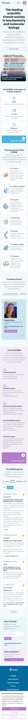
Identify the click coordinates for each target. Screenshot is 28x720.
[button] (22, 335)
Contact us (14, 659)
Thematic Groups (13, 683)
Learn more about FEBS (9, 414)
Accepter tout (14, 708)
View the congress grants (10, 378)
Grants (25, 481)
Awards (7, 481)
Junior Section (13, 679)
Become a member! (18, 461)
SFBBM (13, 676)
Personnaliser (14, 712)
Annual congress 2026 (9, 430)
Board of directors (12, 481)
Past (4, 487)
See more (5, 447)
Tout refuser (14, 716)
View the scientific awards (10, 396)
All (3, 481)
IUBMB (21, 414)
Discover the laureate (10, 331)
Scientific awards (13, 689)
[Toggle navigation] (19, 3)
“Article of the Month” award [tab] (10, 294)
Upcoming (10, 487)
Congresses (19, 481)
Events (13, 686)
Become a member (14, 49)
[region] (14, 705)
